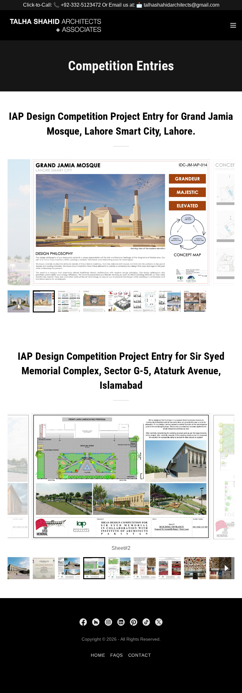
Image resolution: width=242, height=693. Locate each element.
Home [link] (98, 655)
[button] (233, 25)
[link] (55, 25)
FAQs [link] (116, 655)
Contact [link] (140, 655)
